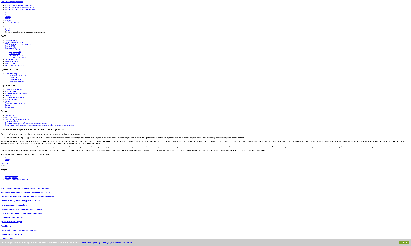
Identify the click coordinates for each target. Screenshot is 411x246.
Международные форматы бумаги (17, 119)
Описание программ (12, 74)
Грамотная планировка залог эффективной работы (21, 201)
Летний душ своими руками (12, 217)
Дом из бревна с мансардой (11, 222)
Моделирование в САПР (14, 42)
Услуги (7, 19)
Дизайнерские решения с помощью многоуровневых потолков (25, 188)
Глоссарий (9, 15)
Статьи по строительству (14, 89)
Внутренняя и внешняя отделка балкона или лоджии (21, 213)
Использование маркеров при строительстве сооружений (23, 209)
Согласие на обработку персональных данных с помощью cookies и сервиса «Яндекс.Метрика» (40, 125)
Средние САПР (15, 52)
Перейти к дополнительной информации (20, 9)
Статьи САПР (10, 46)
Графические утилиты (17, 81)
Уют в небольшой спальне (11, 184)
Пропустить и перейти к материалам (18, 5)
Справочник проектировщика (12, 2)
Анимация (13, 77)
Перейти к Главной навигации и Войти (19, 7)
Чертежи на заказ (11, 176)
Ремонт (7, 105)
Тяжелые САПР (15, 50)
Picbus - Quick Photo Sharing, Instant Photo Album (19, 230)
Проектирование (11, 99)
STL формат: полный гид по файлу (18, 44)
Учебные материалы (12, 59)
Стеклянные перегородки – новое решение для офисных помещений (27, 196)
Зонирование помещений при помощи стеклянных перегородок (25, 192)
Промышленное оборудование (16, 93)
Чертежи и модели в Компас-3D (16, 180)
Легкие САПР (14, 54)
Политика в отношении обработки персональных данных (26, 123)
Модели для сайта (11, 178)
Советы (8, 95)
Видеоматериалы (11, 61)
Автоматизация (10, 91)
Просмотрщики (15, 79)
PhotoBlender (6, 226)
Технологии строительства (15, 103)
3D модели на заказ (12, 174)
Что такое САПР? (11, 40)
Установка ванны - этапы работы (14, 205)
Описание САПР (11, 48)
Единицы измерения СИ (14, 117)
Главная (8, 13)
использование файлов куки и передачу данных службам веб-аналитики (107, 243)
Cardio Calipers (7, 238)
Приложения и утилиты (18, 57)
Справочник (9, 115)
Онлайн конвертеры (12, 22)
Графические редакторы (18, 75)
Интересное (9, 107)
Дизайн (8, 101)
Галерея (8, 21)
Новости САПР (10, 63)
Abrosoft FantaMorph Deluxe (12, 234)
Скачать (8, 17)
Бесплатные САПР (16, 56)
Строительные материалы (14, 97)
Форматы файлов (11, 121)
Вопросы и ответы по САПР (15, 65)
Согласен (404, 243)
